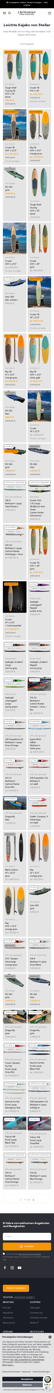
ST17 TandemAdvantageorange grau (11, 962)
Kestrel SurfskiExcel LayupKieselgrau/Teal (12, 1105)
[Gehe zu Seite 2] (33, 1200)
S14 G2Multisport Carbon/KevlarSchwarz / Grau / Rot (38, 704)
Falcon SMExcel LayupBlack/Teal (11, 1140)
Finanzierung (36, 1313)
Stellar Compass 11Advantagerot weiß (39, 820)
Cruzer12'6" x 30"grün (35, 264)
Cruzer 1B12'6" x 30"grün (35, 566)
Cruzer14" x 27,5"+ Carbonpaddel (13, 623)
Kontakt (7, 1308)
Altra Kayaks (10, 183)
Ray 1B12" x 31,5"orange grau (11, 375)
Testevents (8, 1318)
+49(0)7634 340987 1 (24, 1297)
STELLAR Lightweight (13, 497)
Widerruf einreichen (16, 1288)
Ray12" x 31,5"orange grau (36, 873)
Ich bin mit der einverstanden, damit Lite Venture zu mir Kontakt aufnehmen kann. (26, 1257)
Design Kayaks (35, 598)
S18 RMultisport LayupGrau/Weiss (38, 962)
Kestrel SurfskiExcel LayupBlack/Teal (37, 1066)
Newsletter (8, 1313)
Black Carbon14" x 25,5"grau (11, 873)
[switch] (47, 1388)
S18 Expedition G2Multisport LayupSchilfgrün (39, 1105)
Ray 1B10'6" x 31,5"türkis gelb (35, 375)
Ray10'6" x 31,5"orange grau (11, 926)
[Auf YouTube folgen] (19, 1268)
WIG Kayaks (34, 497)
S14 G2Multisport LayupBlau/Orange (38, 1176)
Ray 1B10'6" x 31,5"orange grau (36, 151)
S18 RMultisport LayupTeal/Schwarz (13, 504)
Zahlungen (35, 1308)
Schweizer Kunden (39, 1318)
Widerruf (34, 1323)
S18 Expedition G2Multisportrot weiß (39, 781)
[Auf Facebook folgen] (5, 1268)
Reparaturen (9, 1323)
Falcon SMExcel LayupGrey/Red (36, 1140)
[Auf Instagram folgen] (12, 1268)
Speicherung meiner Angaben (29, 1254)
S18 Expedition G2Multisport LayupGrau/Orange (14, 743)
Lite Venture (10, 84)
